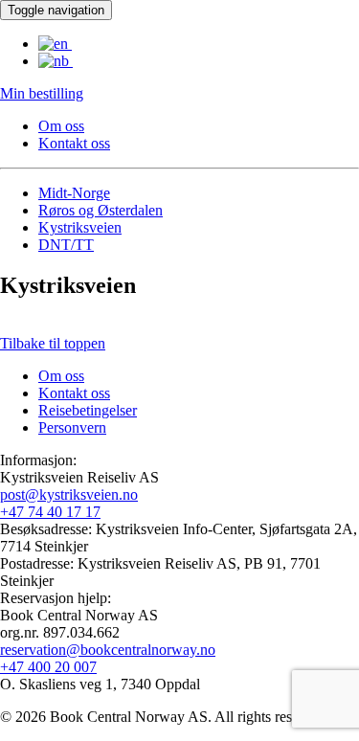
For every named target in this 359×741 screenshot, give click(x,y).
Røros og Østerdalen (100, 210)
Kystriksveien (80, 227)
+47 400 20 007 (48, 667)
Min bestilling (41, 93)
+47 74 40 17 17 (50, 512)
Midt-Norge (74, 193)
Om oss (61, 126)
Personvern (72, 427)
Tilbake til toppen (52, 343)
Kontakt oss (74, 143)
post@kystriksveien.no (69, 494)
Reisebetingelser (87, 410)
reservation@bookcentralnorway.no (107, 649)
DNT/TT (66, 244)
